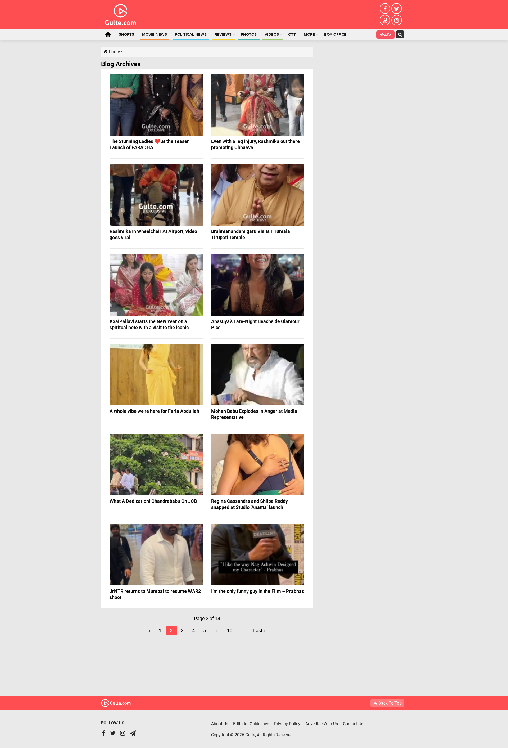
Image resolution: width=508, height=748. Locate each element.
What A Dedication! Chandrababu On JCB (153, 501)
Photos (249, 34)
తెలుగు (385, 35)
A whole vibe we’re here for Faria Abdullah (154, 411)
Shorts (126, 34)
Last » (259, 630)
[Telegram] (133, 733)
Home (108, 34)
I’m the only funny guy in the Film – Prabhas (257, 591)
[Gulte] (120, 13)
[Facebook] (385, 8)
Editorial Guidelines (251, 723)
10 (229, 630)
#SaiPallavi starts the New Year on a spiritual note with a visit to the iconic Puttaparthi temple (149, 327)
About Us (219, 723)
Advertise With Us (321, 723)
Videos (272, 34)
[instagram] (396, 20)
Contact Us (353, 723)
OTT (292, 34)
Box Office (335, 34)
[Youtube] (385, 20)
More (309, 34)
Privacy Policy (287, 723)
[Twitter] (396, 8)
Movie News (154, 34)
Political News (191, 34)
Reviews (223, 34)
